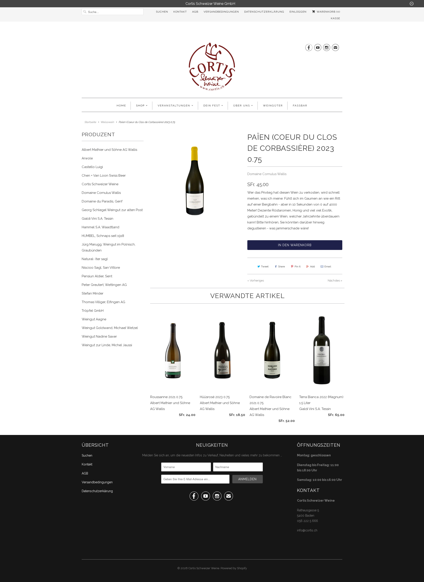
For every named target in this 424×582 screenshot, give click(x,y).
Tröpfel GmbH (93, 311)
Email (327, 266)
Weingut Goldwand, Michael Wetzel (110, 328)
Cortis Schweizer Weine (100, 184)
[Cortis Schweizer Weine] (212, 68)
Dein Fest (211, 105)
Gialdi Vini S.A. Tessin (97, 219)
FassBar (300, 105)
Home (121, 105)
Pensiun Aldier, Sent (97, 276)
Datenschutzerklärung (264, 11)
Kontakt (180, 11)
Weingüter (273, 105)
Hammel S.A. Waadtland (100, 227)
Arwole (87, 158)
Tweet (265, 266)
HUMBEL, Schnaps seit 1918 (103, 236)
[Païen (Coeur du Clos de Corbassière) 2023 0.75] (195, 181)
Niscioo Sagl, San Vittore (101, 268)
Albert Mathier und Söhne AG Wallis (109, 150)
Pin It (298, 266)
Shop (140, 105)
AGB (195, 11)
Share (281, 266)
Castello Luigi (92, 167)
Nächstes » (335, 280)
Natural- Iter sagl (95, 259)
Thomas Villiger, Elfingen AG (103, 302)
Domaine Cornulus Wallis (101, 193)
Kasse (335, 18)
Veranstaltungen (174, 105)
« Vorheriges (255, 280)
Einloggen (298, 11)
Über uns (241, 105)
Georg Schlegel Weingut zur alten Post (112, 210)
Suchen (162, 11)
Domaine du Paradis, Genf (102, 201)
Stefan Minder (92, 293)
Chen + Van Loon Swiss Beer (104, 176)
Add (312, 266)
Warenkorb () (328, 11)
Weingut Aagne (94, 319)
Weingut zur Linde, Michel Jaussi (107, 345)
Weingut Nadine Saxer (99, 336)
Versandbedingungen (221, 11)
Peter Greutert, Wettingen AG (104, 285)
